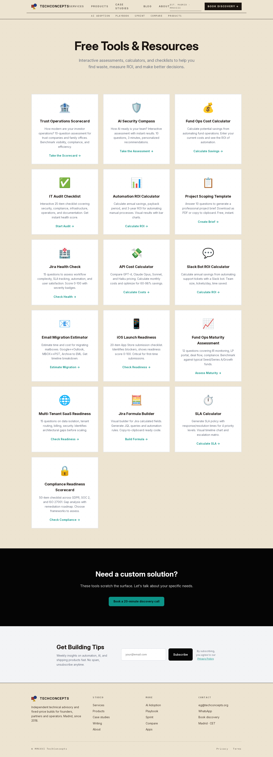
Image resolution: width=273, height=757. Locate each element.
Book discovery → (223, 6)
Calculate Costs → (136, 292)
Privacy (222, 749)
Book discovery (208, 717)
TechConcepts (54, 6)
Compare (157, 16)
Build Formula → (136, 439)
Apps (149, 729)
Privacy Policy (205, 658)
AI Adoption (100, 16)
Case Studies (122, 6)
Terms (237, 749)
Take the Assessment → (136, 151)
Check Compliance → (65, 519)
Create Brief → (208, 221)
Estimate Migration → (65, 367)
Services (76, 6)
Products (99, 6)
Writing (97, 723)
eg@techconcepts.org (213, 705)
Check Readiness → (136, 367)
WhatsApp (205, 711)
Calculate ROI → (136, 226)
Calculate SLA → (208, 443)
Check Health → (65, 296)
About (164, 6)
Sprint (140, 16)
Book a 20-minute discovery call (136, 601)
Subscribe (180, 654)
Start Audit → (65, 226)
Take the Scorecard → (65, 155)
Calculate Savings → (208, 151)
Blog (147, 6)
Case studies (101, 717)
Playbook (122, 16)
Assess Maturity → (208, 373)
